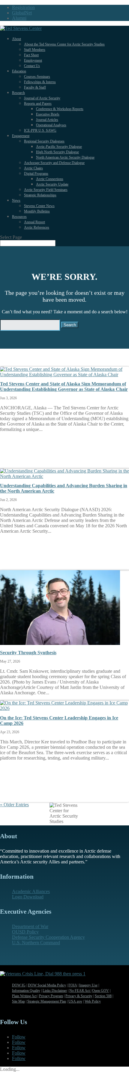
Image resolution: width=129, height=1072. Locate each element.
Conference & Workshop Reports (59, 109)
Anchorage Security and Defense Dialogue (54, 163)
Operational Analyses (51, 125)
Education (19, 71)
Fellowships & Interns (40, 82)
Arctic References (36, 227)
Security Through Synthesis (28, 652)
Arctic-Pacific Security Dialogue (59, 147)
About (16, 39)
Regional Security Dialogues (44, 141)
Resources (19, 217)
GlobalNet (22, 12)
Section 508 (103, 996)
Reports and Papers (38, 103)
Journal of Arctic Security (42, 98)
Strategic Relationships (40, 195)
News (16, 200)
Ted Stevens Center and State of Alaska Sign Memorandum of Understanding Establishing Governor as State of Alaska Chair (64, 386)
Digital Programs (36, 173)
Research (18, 93)
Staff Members (34, 50)
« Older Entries (14, 804)
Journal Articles (47, 120)
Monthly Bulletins (37, 211)
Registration (23, 7)
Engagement (20, 136)
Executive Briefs (47, 114)
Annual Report (34, 222)
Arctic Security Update (52, 184)
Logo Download (28, 896)
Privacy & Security (78, 996)
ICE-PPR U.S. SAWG (40, 130)
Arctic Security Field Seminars (46, 190)
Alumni (19, 18)
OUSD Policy (25, 931)
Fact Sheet (31, 55)
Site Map (18, 1001)
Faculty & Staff (35, 87)
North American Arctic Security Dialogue (65, 157)
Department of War (30, 926)
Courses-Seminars (37, 77)
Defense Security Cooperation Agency (48, 937)
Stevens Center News (39, 206)
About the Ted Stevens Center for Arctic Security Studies (64, 44)
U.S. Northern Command (36, 942)
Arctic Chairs (33, 168)
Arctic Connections (49, 179)
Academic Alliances (31, 891)
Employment (33, 60)
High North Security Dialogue (57, 152)
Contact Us (32, 66)
